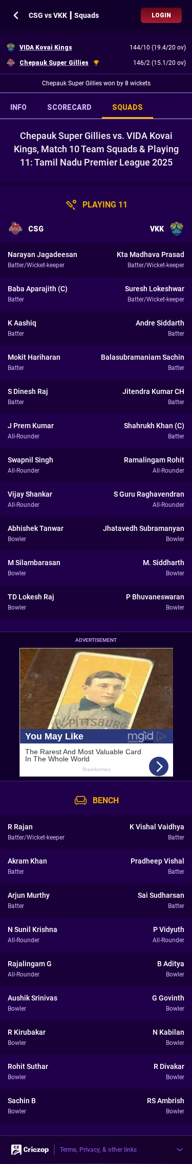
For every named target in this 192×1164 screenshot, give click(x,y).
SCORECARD (69, 107)
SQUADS (127, 107)
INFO (18, 107)
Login (161, 15)
